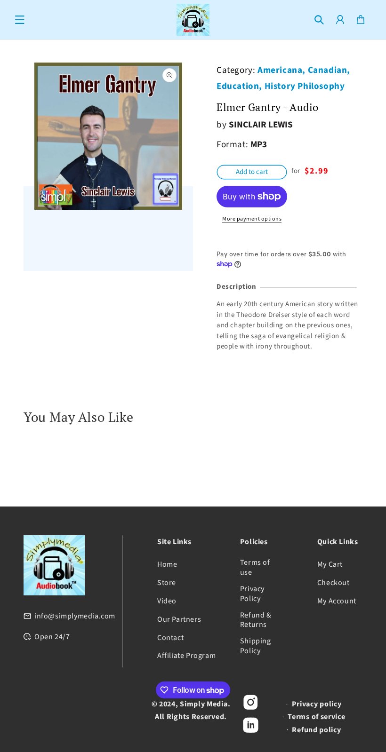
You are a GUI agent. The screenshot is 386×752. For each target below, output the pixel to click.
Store (166, 583)
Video (167, 601)
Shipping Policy (255, 646)
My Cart (330, 565)
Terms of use (255, 568)
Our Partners (179, 620)
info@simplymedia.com (74, 616)
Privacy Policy (252, 594)
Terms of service (316, 717)
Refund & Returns (256, 620)
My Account (336, 601)
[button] (19, 19)
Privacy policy (317, 704)
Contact (170, 638)
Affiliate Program (186, 656)
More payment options (251, 219)
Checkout (333, 583)
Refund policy (316, 730)
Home (167, 565)
